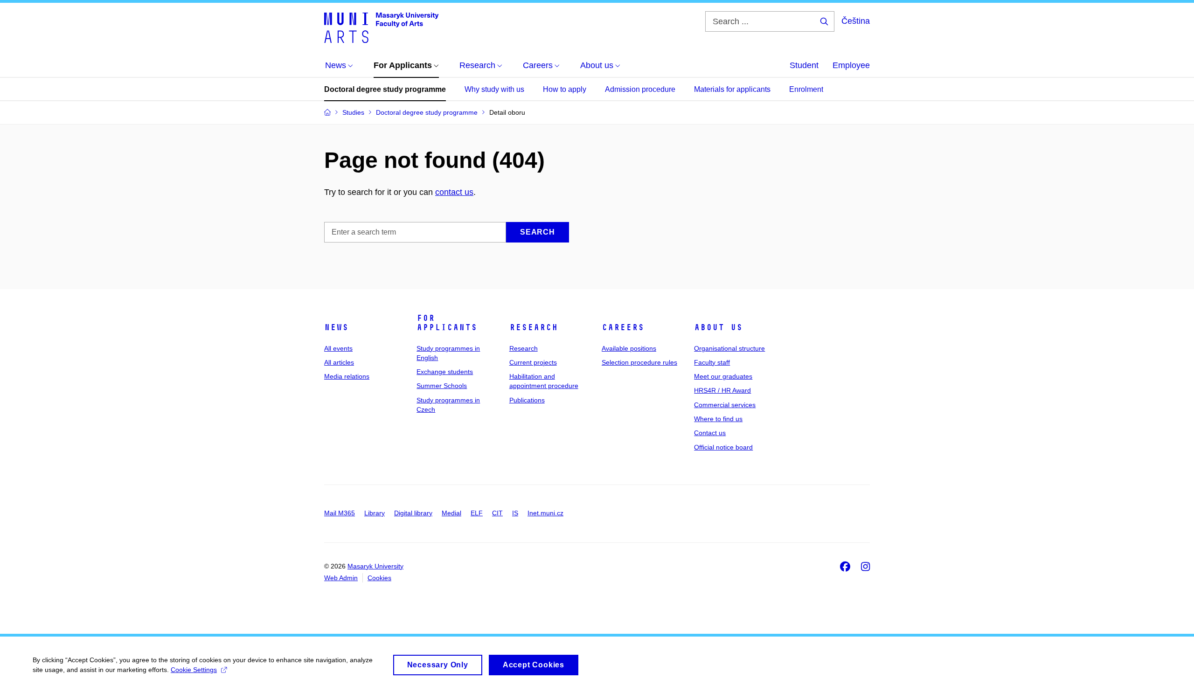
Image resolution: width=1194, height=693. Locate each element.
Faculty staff (712, 362)
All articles (339, 362)
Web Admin (341, 578)
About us (718, 327)
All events (338, 348)
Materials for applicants (732, 89)
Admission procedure (640, 89)
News (336, 327)
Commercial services (725, 405)
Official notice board (723, 447)
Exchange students (445, 371)
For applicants (447, 323)
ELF (477, 513)
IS (515, 513)
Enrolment (806, 89)
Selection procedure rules (639, 362)
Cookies (379, 578)
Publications (527, 400)
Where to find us (718, 419)
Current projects (533, 362)
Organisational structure (729, 348)
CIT (497, 513)
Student (804, 65)
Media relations (346, 376)
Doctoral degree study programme (385, 89)
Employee (851, 65)
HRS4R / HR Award (722, 390)
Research (533, 327)
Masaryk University (375, 566)
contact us (454, 192)
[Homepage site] (381, 27)
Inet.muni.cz (545, 513)
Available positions (629, 348)
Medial (451, 513)
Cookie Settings (194, 669)
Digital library (413, 513)
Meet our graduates (723, 376)
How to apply (564, 89)
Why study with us (494, 89)
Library (374, 513)
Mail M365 (339, 513)
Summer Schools (442, 385)
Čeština (855, 21)
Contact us (710, 433)
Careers (623, 327)
